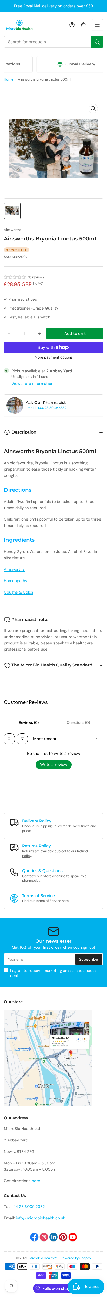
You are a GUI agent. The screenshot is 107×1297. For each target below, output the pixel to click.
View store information (32, 383)
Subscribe (88, 959)
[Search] (97, 41)
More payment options (54, 357)
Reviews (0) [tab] (29, 722)
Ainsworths (13, 229)
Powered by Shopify (76, 1258)
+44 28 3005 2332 (28, 1206)
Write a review (53, 764)
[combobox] (53, 42)
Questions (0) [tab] (78, 722)
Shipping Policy (50, 826)
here (65, 901)
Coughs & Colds (18, 592)
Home (8, 79)
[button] (15, 277)
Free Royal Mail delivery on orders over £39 (53, 6)
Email (30, 408)
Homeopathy (15, 580)
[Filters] (22, 738)
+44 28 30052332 (52, 408)
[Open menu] (97, 24)
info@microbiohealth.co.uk (40, 1218)
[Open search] (9, 738)
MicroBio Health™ (43, 1258)
